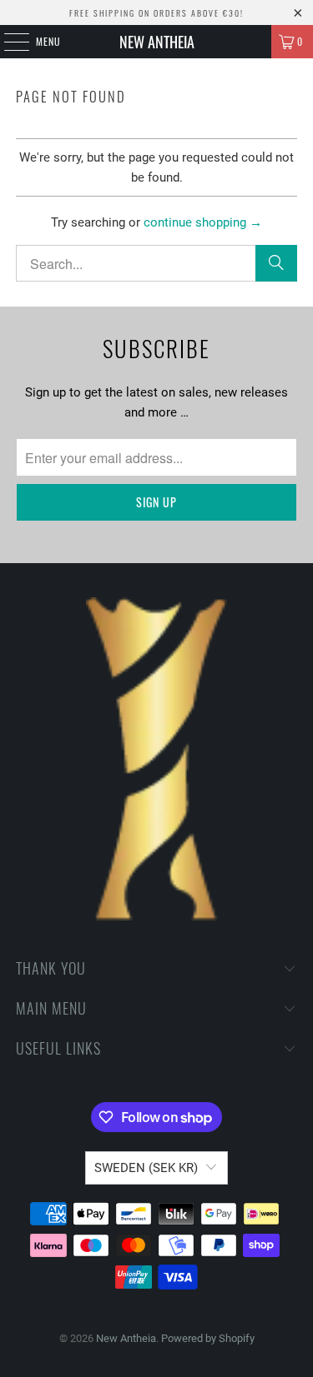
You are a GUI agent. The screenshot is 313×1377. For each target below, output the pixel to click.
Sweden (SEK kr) (146, 1167)
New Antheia (156, 41)
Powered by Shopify (208, 1338)
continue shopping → (203, 222)
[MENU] (7, 41)
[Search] (276, 263)
